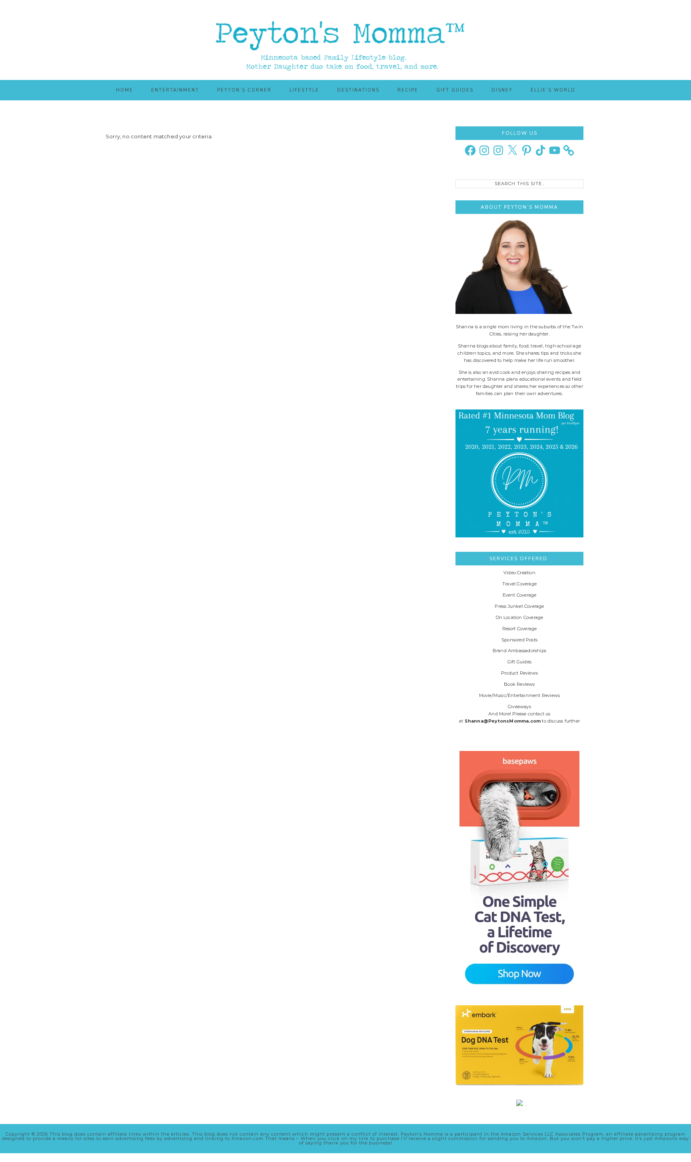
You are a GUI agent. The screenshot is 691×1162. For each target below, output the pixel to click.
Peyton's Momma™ (345, 40)
